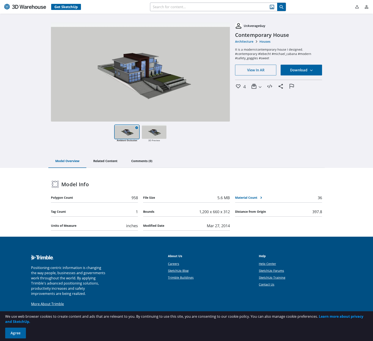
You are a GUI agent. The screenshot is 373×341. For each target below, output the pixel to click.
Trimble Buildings (181, 277)
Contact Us (266, 284)
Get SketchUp (66, 7)
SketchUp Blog (178, 271)
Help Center (267, 264)
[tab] (67, 161)
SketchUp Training (272, 277)
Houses (264, 41)
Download (299, 70)
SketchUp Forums (271, 271)
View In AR (255, 70)
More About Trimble (47, 304)
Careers (173, 264)
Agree (16, 333)
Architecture (244, 41)
